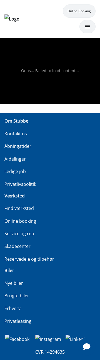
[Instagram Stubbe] (48, 339)
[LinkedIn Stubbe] (77, 339)
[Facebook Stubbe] (17, 339)
